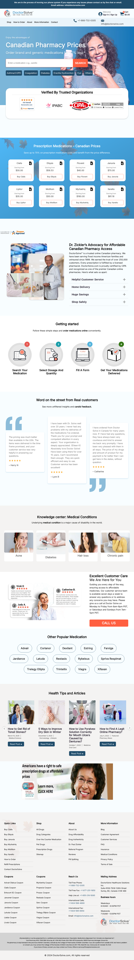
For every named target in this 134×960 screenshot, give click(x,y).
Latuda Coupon (10, 912)
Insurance (105, 849)
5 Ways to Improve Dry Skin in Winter (50, 730)
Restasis (61, 658)
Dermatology (44, 738)
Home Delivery (81, 287)
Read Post (15, 744)
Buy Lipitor (21, 202)
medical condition (52, 522)
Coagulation (31, 73)
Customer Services (109, 839)
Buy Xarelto (113, 202)
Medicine (87, 745)
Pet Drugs (40, 844)
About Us (73, 829)
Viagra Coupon (42, 917)
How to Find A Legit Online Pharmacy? (112, 730)
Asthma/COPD (14, 73)
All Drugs (40, 829)
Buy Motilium (51, 202)
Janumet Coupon (11, 897)
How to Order (10, 859)
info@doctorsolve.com (75, 5)
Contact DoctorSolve (13, 869)
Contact (54, 22)
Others (88, 73)
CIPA (124, 266)
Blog (103, 829)
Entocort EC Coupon (12, 892)
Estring (88, 648)
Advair (25, 648)
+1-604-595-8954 (76, 911)
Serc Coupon (42, 902)
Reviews (72, 854)
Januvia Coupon (11, 902)
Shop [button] (9, 22)
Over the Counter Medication (48, 839)
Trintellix (61, 669)
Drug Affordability (76, 834)
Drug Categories (43, 834)
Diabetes (45, 73)
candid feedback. (83, 406)
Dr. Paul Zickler (75, 844)
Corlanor (45, 648)
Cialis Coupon (10, 887)
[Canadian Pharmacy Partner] (18, 13)
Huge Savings (80, 294)
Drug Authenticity (76, 839)
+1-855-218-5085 (87, 895)
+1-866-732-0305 (87, 20)
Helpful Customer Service (88, 279)
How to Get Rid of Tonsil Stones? (19, 730)
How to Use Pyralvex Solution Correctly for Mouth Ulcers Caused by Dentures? (82, 735)
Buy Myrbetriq (82, 202)
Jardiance (19, 658)
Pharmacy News (106, 738)
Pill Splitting (74, 859)
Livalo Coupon (10, 922)
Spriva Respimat (111, 658)
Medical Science (15, 738)
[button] (19, 22)
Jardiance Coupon (12, 907)
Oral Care (72, 748)
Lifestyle (53, 738)
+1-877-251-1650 (87, 890)
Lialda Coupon (10, 917)
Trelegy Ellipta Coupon (46, 912)
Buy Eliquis (51, 176)
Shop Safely (79, 301)
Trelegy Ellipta (36, 669)
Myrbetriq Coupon (44, 883)
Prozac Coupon (43, 892)
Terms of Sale (106, 864)
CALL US (109, 623)
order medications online (75, 330)
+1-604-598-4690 (77, 903)
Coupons (8, 876)
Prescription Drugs (44, 849)
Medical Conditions (109, 854)
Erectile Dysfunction (63, 73)
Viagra (82, 669)
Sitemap (39, 854)
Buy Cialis (21, 176)
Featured (115, 736)
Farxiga (108, 648)
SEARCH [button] (80, 63)
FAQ (102, 844)
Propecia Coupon (43, 887)
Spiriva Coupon (42, 907)
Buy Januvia (113, 176)
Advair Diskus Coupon (13, 883)
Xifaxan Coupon (43, 922)
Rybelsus (84, 658)
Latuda (40, 658)
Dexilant (67, 648)
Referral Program (76, 849)
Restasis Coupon (43, 897)
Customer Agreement (110, 834)
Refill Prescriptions (12, 864)
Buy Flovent (82, 176)
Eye (79, 73)
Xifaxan (102, 669)
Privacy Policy (107, 859)
